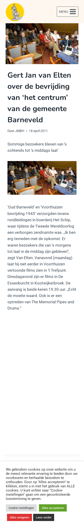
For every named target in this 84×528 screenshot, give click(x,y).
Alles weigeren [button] (19, 517)
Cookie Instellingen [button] (21, 508)
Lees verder (43, 517)
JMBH (19, 131)
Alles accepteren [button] (53, 508)
